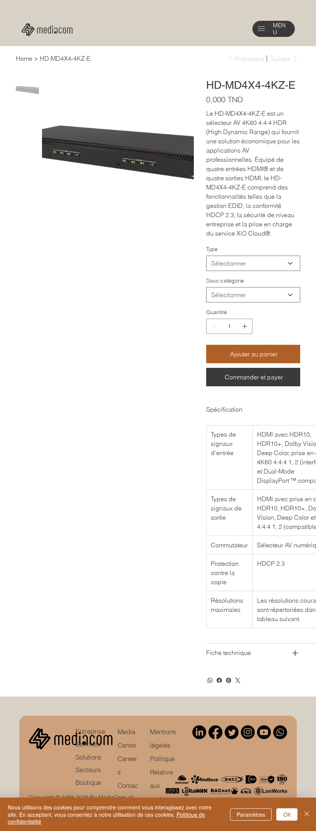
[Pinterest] (228, 680)
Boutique (88, 782)
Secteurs (88, 770)
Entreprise (90, 731)
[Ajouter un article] (244, 326)
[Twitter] (238, 680)
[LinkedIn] (199, 732)
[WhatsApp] (210, 680)
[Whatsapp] (280, 732)
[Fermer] (306, 814)
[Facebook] (219, 680)
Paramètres (251, 814)
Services (88, 744)
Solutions (89, 757)
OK (287, 814)
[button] (261, 28)
